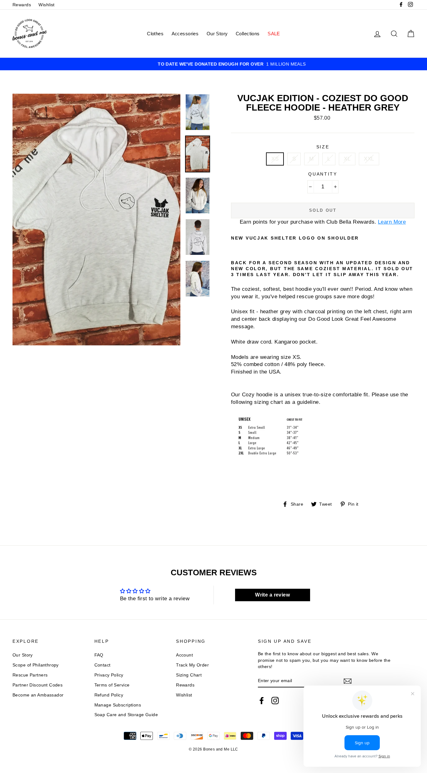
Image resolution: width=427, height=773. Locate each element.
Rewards (22, 4)
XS (275, 159)
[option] (213, 64)
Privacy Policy (108, 674)
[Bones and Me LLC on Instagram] (275, 700)
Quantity (322, 174)
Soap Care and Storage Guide (126, 714)
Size (322, 147)
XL (347, 159)
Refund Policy (108, 694)
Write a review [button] (272, 594)
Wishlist (46, 4)
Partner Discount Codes (38, 684)
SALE (274, 33)
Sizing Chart (189, 674)
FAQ (98, 654)
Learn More (392, 222)
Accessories (185, 33)
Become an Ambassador (38, 694)
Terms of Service (112, 684)
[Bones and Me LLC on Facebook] (261, 700)
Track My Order (192, 664)
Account (184, 654)
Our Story (217, 33)
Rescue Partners (30, 674)
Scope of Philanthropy (36, 664)
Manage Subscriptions (117, 704)
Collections (248, 33)
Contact (102, 664)
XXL (369, 159)
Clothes (155, 33)
